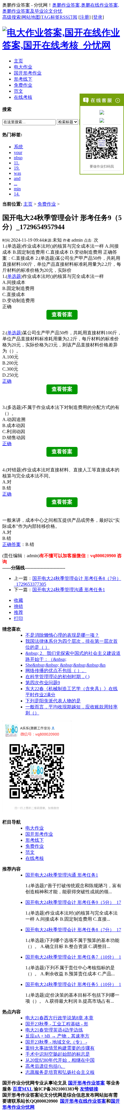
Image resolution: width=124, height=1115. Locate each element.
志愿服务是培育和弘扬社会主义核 (60, 1072)
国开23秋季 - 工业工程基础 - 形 (56, 1023)
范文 (30, 852)
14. (17, 193)
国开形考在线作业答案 (83, 1101)
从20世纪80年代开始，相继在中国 (60, 1060)
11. (16, 162)
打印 (18, 618)
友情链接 (89, 1088)
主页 (28, 204)
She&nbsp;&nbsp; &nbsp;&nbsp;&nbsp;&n (65, 665)
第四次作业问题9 (42, 682)
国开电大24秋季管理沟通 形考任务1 (68, 589)
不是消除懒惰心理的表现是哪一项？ (62, 635)
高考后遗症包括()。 (45, 1066)
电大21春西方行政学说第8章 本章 (59, 1017)
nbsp (18, 157)
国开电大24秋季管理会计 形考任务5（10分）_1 (73, 984)
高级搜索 (11, 17)
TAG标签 (50, 17)
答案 (16, 544)
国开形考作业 (39, 834)
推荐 (18, 612)
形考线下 (34, 840)
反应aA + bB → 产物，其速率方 (57, 1036)
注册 (84, 17)
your (18, 152)
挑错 (18, 606)
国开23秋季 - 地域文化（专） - (56, 1042)
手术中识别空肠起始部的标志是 (57, 1054)
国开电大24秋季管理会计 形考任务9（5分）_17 (73, 902)
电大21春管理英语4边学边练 (54, 1029)
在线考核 (34, 858)
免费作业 (46, 204)
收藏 (18, 600)
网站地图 (31, 17)
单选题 (14, 276)
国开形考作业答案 (86, 1082)
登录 (97, 17)
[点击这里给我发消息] (101, 112)
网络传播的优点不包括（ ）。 (56, 670)
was (17, 173)
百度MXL (23, 1088)
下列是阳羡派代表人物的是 (53, 700)
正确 (7, 381)
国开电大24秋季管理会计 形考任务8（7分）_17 (73, 929)
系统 (18, 146)
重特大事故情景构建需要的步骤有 (60, 1048)
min (17, 188)
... (15, 183)
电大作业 (34, 828)
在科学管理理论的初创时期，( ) (57, 676)
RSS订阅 (68, 17)
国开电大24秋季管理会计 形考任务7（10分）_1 (73, 957)
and (17, 178)
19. (17, 168)
